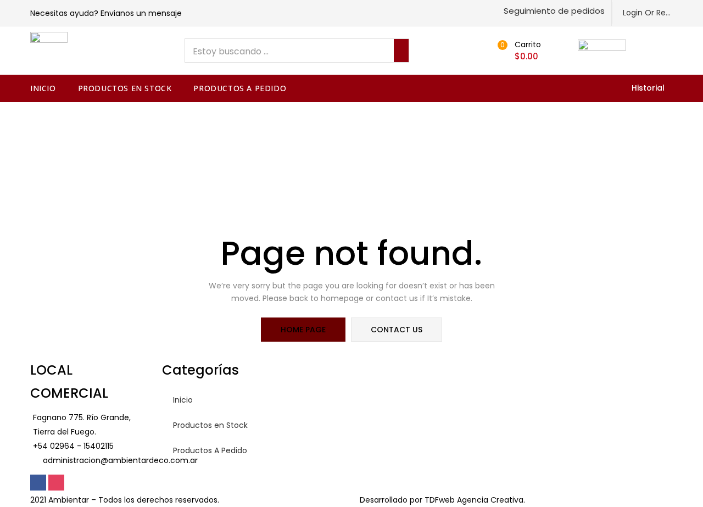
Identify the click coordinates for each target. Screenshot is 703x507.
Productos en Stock (125, 88)
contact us (396, 329)
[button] (553, 10)
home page (303, 329)
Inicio (43, 88)
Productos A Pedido (239, 88)
